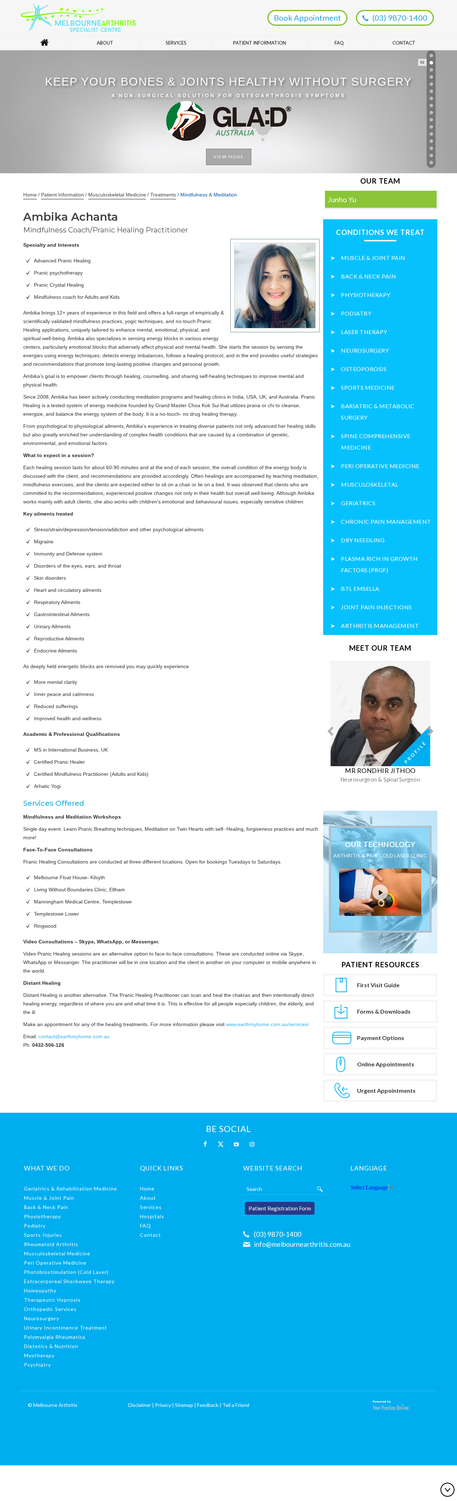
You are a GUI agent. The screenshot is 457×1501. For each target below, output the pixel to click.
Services (176, 43)
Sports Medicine (368, 387)
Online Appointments (385, 1064)
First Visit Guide (378, 985)
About (105, 43)
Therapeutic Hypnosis (52, 1300)
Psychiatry (37, 1365)
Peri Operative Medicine (380, 465)
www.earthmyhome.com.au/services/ (267, 1024)
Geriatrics (358, 503)
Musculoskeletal (369, 484)
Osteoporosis (363, 368)
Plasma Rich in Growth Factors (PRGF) (379, 564)
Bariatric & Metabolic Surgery (378, 412)
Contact (403, 43)
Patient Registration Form (279, 1208)
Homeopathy (40, 1290)
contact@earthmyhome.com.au (74, 1036)
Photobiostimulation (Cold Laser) (66, 1272)
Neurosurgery (365, 350)
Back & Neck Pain (368, 276)
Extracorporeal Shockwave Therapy (69, 1281)
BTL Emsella (360, 588)
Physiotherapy (366, 294)
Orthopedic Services (50, 1309)
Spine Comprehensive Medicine (376, 441)
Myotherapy (39, 1355)
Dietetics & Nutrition (51, 1346)
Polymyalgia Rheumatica (54, 1337)
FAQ (339, 43)
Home (44, 43)
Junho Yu (342, 199)
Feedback (208, 1405)
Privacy (163, 1405)
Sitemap (184, 1405)
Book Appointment (307, 17)
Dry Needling (363, 540)
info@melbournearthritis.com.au (302, 1244)
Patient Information (259, 43)
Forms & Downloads (384, 1011)
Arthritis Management (380, 625)
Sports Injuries (43, 1235)
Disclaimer (139, 1405)
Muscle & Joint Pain (373, 257)
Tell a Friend (235, 1405)
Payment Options (380, 1037)
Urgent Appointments (386, 1090)
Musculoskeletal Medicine (117, 195)
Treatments (163, 195)
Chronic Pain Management (386, 521)
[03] (431, 70)
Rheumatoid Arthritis (51, 1244)
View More (229, 115)
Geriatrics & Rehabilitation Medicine (70, 1188)
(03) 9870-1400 (399, 17)
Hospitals (152, 1216)
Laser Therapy (364, 331)
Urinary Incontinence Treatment (65, 1328)
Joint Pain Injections (376, 607)
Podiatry (356, 313)
